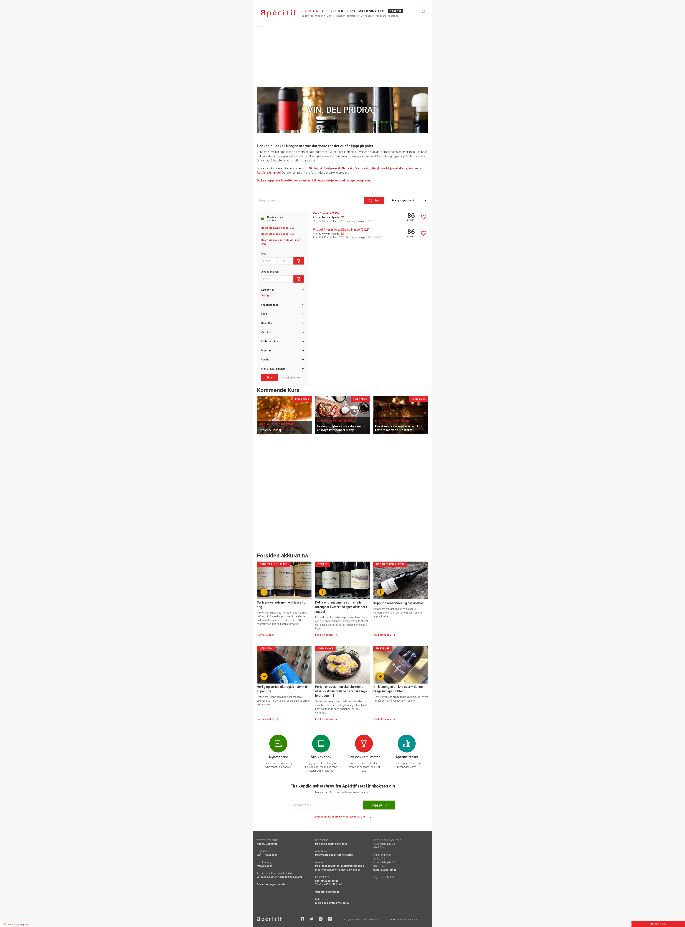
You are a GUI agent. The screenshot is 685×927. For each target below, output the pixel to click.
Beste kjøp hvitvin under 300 (277, 227)
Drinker (330, 15)
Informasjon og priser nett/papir (334, 854)
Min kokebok (367, 15)
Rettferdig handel (269, 172)
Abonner (395, 10)
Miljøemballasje (396, 168)
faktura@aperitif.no (385, 869)
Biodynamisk (332, 168)
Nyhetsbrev (353, 15)
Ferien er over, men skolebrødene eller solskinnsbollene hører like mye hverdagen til (341, 691)
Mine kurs (381, 15)
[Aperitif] (278, 13)
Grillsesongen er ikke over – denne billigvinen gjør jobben (398, 689)
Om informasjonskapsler (271, 884)
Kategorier (267, 289)
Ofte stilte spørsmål (327, 891)
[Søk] (423, 11)
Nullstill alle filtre (290, 377)
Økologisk (316, 168)
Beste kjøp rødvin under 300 (277, 234)
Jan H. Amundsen (267, 854)
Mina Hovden (264, 865)
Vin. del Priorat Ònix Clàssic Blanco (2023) (341, 229)
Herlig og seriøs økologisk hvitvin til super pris (282, 689)
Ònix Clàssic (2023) (326, 213)
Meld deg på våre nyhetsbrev (332, 902)
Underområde (269, 341)
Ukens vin (320, 15)
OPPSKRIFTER (332, 11)
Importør (266, 350)
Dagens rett (307, 15)
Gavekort (340, 15)
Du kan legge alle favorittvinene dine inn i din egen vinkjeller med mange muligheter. (314, 180)
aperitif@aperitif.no (326, 880)
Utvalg (265, 359)
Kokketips (393, 15)
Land (264, 314)
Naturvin (347, 168)
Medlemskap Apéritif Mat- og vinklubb (337, 869)
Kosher (413, 168)
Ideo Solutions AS (407, 919)
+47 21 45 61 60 (333, 884)
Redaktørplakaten (292, 877)
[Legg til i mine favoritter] (423, 217)
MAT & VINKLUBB (371, 11)
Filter (270, 377)
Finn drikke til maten (273, 368)
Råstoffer (266, 323)
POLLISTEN (310, 11)
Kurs (351, 11)
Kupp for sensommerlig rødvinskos (398, 603)
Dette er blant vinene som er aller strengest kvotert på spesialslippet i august (341, 606)
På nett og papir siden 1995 (331, 843)
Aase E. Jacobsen (267, 843)
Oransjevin (362, 168)
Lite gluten (378, 168)
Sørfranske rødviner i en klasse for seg (282, 604)
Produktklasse (269, 304)
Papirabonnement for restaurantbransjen (339, 865)
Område (266, 332)
